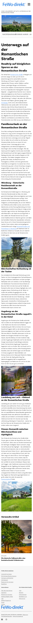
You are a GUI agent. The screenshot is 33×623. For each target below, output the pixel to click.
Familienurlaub (11, 34)
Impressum (3, 592)
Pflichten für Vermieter (6, 594)
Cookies (3, 604)
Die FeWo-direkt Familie (25, 587)
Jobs (2, 598)
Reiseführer (4, 584)
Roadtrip (4, 34)
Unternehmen (4, 587)
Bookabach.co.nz (23, 596)
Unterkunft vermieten (6, 574)
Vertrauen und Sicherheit (7, 578)
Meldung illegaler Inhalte (7, 596)
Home (2, 11)
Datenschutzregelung (18, 616)
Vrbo (20, 590)
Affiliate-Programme (6, 600)
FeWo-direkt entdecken (7, 571)
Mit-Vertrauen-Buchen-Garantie (8, 576)
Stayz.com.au (22, 598)
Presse (2, 602)
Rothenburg (18, 34)
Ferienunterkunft (6, 479)
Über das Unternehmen (6, 590)
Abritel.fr (21, 592)
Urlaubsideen (9, 11)
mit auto (16, 11)
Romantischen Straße (16, 75)
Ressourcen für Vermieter (7, 582)
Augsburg (25, 34)
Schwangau (4, 103)
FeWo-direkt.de (22, 594)
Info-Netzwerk (4, 580)
